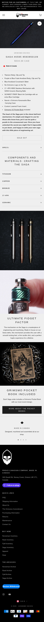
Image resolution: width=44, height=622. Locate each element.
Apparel (5, 551)
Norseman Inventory (9, 536)
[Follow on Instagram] (3, 594)
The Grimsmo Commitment (12, 509)
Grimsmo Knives (22, 53)
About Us (5, 505)
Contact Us (6, 524)
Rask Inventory (7, 540)
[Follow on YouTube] (9, 594)
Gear (4, 555)
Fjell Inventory (7, 543)
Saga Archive (7, 578)
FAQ (4, 497)
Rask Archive (7, 570)
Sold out (22, 138)
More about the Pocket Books (22, 410)
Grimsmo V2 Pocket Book (13, 110)
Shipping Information (10, 501)
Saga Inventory (8, 547)
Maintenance (7, 520)
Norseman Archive (9, 567)
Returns (5, 517)
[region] (22, 428)
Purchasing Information (11, 513)
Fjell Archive (6, 574)
